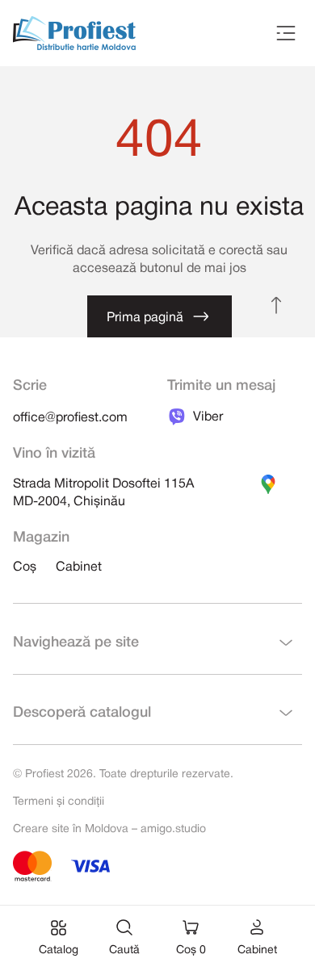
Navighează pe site (76, 642)
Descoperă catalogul (82, 712)
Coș (24, 567)
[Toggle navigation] (286, 33)
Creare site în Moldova (70, 829)
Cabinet (79, 567)
